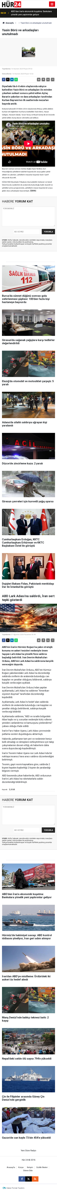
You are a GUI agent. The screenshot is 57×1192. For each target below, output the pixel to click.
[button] (43, 79)
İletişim (30, 1167)
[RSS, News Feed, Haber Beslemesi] (35, 1179)
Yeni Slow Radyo (28, 1150)
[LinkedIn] (12, 79)
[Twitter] (8, 79)
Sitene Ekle (28, 1170)
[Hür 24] (11, 4)
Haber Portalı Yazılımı (15, 1188)
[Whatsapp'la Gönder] (16, 79)
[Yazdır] (38, 79)
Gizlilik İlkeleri (42, 1167)
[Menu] (52, 4)
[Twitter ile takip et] (28, 1179)
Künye (21, 1167)
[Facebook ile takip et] (22, 1179)
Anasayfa (9, 23)
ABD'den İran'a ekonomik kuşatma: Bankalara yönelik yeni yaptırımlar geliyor (31, 13)
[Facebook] (3, 79)
